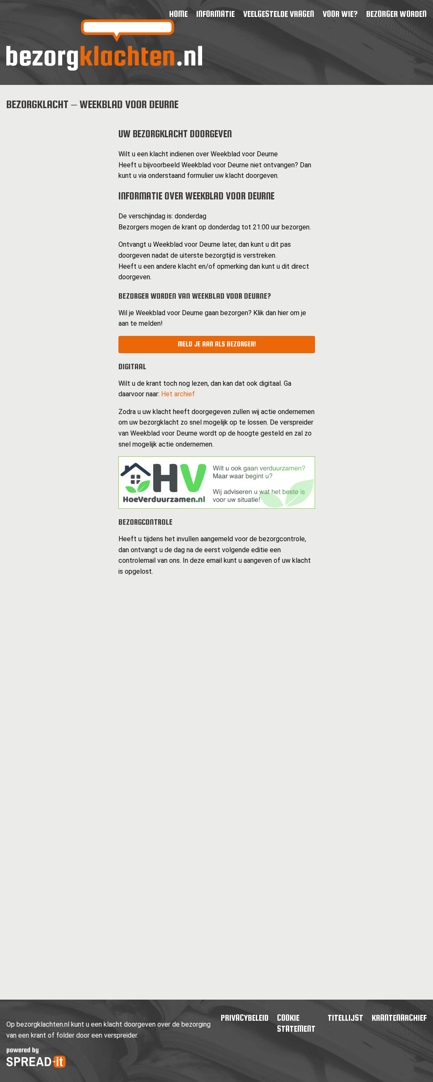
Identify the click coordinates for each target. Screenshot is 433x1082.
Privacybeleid (245, 1017)
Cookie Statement (296, 1023)
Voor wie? (340, 14)
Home (178, 14)
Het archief (178, 394)
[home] (104, 68)
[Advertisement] (55, 246)
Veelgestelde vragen (278, 14)
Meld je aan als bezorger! (217, 344)
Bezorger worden (396, 14)
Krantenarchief (399, 1017)
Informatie (215, 14)
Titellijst (345, 1017)
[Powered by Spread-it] (36, 1065)
